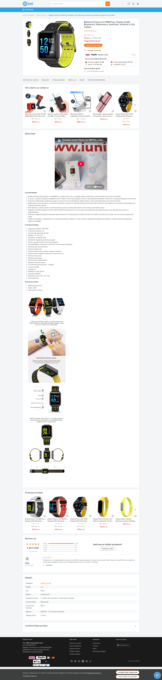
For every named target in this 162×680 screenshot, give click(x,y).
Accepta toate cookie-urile (127, 672)
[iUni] (28, 3)
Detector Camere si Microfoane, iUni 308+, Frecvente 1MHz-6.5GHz (58, 115)
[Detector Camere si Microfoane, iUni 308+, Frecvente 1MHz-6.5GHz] (58, 102)
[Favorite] (129, 4)
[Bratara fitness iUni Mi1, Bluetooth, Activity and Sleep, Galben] (126, 507)
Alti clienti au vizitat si (30, 80)
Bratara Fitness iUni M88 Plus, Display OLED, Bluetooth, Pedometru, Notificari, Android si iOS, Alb (35, 520)
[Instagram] (75, 661)
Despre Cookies (74, 651)
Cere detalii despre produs (95, 71)
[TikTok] (90, 661)
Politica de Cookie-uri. (94, 673)
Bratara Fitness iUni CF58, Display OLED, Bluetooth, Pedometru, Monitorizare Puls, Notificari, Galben (126, 115)
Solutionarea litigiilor (99, 651)
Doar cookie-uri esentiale (128, 677)
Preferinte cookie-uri (30, 676)
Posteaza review (108, 549)
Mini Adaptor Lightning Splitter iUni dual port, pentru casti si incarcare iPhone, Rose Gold (103, 115)
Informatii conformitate (96, 80)
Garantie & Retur (74, 648)
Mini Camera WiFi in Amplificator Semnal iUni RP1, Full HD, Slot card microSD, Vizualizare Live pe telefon (80, 115)
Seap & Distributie (75, 646)
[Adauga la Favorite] (44, 111)
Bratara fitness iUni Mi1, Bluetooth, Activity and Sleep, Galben (125, 520)
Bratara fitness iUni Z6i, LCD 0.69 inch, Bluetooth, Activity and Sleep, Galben (102, 520)
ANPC (95, 648)
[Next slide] (135, 105)
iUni (42, 587)
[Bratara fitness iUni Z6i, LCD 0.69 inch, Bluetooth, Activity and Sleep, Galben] (103, 507)
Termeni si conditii (75, 643)
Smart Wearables (28, 15)
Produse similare (58, 80)
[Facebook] (72, 661)
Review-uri (72, 80)
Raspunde (49, 565)
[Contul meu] (133, 4)
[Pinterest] (79, 661)
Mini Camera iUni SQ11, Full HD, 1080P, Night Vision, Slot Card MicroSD (35, 115)
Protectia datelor (74, 654)
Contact (95, 646)
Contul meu (96, 643)
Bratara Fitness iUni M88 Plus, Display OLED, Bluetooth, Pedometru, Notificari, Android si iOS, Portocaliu (58, 520)
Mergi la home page (93, 45)
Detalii (82, 80)
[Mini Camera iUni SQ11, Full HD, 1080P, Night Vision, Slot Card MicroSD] (35, 102)
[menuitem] (29, 24)
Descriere (45, 80)
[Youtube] (86, 661)
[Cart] (138, 4)
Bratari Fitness (41, 15)
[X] (83, 661)
